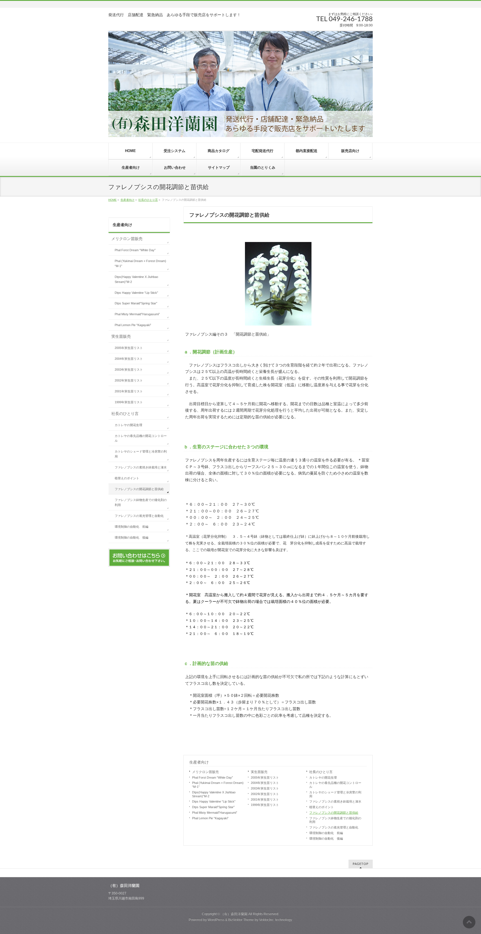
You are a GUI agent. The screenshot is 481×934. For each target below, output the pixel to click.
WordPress (216, 920)
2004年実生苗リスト (265, 782)
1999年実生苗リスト (265, 804)
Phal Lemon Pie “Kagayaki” (210, 818)
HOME (112, 199)
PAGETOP (361, 863)
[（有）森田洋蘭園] (240, 83)
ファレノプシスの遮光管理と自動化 (333, 827)
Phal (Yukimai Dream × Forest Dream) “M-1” (218, 784)
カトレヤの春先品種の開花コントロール (335, 784)
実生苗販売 (259, 772)
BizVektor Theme (241, 920)
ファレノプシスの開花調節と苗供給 (333, 812)
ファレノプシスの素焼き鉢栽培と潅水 (335, 801)
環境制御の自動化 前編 (326, 833)
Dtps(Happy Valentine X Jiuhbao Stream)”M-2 (213, 794)
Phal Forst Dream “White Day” (212, 777)
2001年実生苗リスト (265, 799)
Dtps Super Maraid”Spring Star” (213, 807)
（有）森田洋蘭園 (234, 914)
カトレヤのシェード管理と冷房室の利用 (335, 794)
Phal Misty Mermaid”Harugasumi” (214, 812)
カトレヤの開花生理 (323, 777)
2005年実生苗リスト (265, 777)
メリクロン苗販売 (205, 772)
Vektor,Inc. (266, 920)
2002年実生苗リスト (265, 794)
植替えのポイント (321, 807)
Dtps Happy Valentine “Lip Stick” (213, 801)
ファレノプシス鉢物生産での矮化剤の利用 (335, 820)
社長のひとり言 (148, 199)
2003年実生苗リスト (265, 788)
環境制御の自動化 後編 (326, 838)
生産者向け (127, 199)
